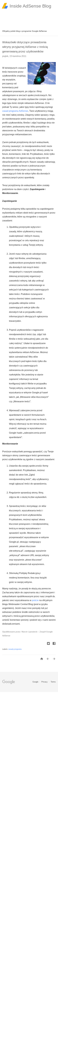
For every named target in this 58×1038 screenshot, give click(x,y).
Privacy (44, 682)
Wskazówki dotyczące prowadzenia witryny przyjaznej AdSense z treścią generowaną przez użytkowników (25, 47)
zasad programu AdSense (15, 111)
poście (35, 600)
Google (36, 682)
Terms (53, 682)
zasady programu (15, 649)
